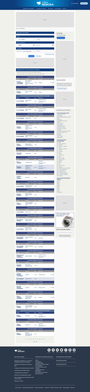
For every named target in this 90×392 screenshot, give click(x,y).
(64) (30, 220)
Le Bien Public (60, 124)
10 (33, 341)
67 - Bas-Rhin (60, 160)
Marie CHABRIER (20, 136)
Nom (20, 39)
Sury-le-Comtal (28, 91)
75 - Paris (59, 162)
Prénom (38, 39)
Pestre (58, 189)
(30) (30, 212)
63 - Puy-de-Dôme (61, 159)
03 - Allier (59, 142)
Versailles (27, 278)
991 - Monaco (60, 175)
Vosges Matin (59, 137)
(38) (29, 135)
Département (19, 51)
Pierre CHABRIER (20, 101)
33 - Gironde (59, 154)
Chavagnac (27, 162)
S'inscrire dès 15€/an (61, 88)
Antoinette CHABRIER (19, 265)
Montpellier (29, 203)
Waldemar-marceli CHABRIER (19, 177)
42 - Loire (59, 156)
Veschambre (59, 192)
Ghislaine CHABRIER (19, 127)
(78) (30, 278)
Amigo (58, 182)
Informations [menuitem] (50, 8)
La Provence (59, 119)
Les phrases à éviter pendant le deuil (21, 370)
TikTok (53, 352)
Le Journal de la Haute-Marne (41, 372)
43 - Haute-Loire (60, 157)
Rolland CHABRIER (19, 316)
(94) (26, 195)
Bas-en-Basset (28, 80)
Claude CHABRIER (19, 204)
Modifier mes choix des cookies (56, 387)
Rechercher (31, 56)
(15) (31, 162)
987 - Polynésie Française (62, 173)
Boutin (58, 183)
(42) (30, 83)
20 (36, 341)
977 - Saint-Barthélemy (62, 169)
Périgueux (27, 125)
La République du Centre (62, 120)
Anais (31, 229)
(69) (26, 129)
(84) (31, 266)
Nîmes (26, 264)
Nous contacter (18, 387)
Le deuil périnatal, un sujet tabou (21, 372)
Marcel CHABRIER (19, 162)
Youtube (57, 352)
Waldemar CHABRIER (19, 167)
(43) (26, 82)
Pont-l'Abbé (27, 145)
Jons (26, 185)
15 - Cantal (59, 147)
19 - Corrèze (59, 150)
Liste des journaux (39, 373)
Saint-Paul (27, 256)
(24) (31, 125)
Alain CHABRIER (20, 278)
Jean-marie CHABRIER (19, 153)
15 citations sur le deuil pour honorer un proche (24, 368)
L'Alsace (37, 360)
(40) (26, 220)
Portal (58, 190)
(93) (29, 193)
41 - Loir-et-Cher (60, 155)
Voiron (26, 135)
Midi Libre (59, 133)
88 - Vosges (59, 166)
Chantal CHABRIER (19, 92)
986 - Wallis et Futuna (61, 171)
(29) (30, 144)
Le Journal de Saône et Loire (41, 367)
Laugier (58, 185)
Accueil (17, 28)
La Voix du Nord (60, 123)
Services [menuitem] (65, 9)
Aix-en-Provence (29, 305)
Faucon (58, 184)
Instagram (61, 352)
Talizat (31, 237)
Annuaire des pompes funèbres (28, 387)
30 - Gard (59, 152)
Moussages (27, 335)
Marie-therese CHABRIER (20, 220)
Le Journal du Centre (61, 127)
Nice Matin (59, 134)
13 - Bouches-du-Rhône (62, 146)
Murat (26, 177)
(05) (28, 274)
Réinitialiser (38, 56)
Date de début (19, 45)
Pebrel (58, 188)
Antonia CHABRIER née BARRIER (19, 297)
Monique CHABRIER (19, 307)
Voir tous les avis (60, 37)
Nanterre (27, 169)
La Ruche (59, 122)
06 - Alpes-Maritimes (61, 143)
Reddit (70, 352)
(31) (26, 203)
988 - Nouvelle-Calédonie (62, 174)
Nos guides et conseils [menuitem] (41, 9)
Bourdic (27, 212)
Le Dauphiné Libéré (41, 274)
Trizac (26, 315)
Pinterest (74, 352)
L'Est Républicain (38, 365)
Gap (26, 274)
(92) (29, 168)
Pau (28, 220)
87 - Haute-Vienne (61, 165)
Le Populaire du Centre (42, 99)
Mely (58, 187)
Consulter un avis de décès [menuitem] (29, 9)
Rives (31, 135)
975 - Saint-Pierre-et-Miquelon (63, 168)
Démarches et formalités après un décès (22, 375)
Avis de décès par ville (61, 364)
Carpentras (27, 266)
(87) (26, 101)
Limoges (27, 118)
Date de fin (38, 45)
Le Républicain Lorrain (39, 369)
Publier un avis (84, 3)
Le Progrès (40, 82)
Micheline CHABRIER (19, 195)
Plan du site (72, 387)
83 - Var (58, 164)
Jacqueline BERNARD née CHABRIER (20, 274)
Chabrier (59, 180)
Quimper (27, 144)
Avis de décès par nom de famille (63, 356)
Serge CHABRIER (20, 186)
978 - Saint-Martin (61, 170)
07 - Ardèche (59, 145)
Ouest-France (60, 136)
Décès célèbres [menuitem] (58, 8)
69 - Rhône (59, 161)
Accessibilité (47, 387)
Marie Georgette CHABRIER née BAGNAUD (20, 256)
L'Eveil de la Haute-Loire (62, 132)
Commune (38, 51)
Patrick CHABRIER (19, 145)
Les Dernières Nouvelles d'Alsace (63, 131)
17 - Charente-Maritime (62, 148)
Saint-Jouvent (28, 100)
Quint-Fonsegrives (29, 202)
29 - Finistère (60, 151)
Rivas (32, 83)
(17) (29, 229)
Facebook (49, 352)
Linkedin (66, 352)
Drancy (26, 193)
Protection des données (39, 387)
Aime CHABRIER (20, 229)
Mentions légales (66, 387)
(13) (26, 306)
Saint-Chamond (28, 296)
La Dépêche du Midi (61, 114)
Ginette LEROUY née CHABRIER (20, 238)
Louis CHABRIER (20, 212)
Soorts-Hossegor (28, 219)
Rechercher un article (18, 381)
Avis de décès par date (61, 360)
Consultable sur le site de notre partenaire (42, 102)
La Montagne (40, 161)
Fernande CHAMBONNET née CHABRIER (20, 82)
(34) (26, 204)
